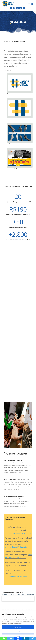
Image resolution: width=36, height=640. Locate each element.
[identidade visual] (19, 91)
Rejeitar (18, 636)
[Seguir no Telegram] (24, 8)
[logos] (19, 116)
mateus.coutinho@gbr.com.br (19, 533)
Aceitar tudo (18, 627)
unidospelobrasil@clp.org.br (16, 547)
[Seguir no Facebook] (11, 8)
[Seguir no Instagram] (14, 8)
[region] (18, 625)
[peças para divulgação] (19, 165)
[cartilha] (19, 141)
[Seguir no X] (17, 8)
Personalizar (18, 632)
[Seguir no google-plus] (20, 8)
